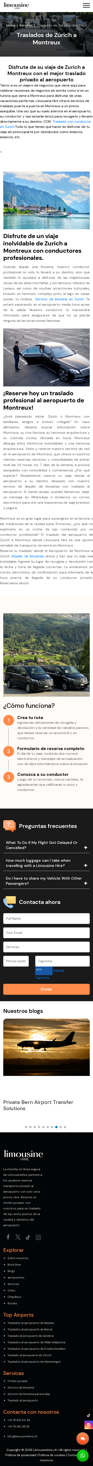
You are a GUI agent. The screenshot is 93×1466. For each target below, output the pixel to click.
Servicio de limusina (21, 1387)
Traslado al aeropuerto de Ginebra (31, 1336)
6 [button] (48, 1128)
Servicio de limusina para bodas (29, 1394)
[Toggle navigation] (86, 6)
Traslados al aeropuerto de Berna (30, 1329)
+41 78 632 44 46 (19, 1420)
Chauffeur (14, 1297)
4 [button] (40, 1128)
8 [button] (57, 1128)
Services (26, 25)
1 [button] (27, 1128)
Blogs (11, 1271)
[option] (46, 1069)
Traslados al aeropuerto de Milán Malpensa (36, 1342)
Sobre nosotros (18, 1258)
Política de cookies (51, 1455)
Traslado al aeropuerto (23, 1400)
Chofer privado (18, 1381)
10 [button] (66, 1128)
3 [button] (36, 1128)
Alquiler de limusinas (27, 556)
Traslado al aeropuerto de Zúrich (29, 1355)
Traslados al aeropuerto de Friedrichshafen (37, 1349)
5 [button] (44, 1128)
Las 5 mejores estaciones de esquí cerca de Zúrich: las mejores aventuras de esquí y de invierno (45, 1108)
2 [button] (31, 1128)
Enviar (46, 989)
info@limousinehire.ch (22, 1436)
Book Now (14, 1264)
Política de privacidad (20, 1455)
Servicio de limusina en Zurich (59, 299)
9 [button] (61, 1128)
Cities (11, 1290)
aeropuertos (16, 1277)
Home (10, 25)
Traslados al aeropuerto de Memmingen (34, 1362)
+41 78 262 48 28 (18, 1426)
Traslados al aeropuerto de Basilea (31, 1323)
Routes (12, 1303)
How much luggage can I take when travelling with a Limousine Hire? (38, 863)
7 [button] (53, 1128)
